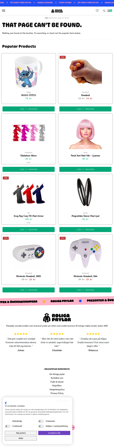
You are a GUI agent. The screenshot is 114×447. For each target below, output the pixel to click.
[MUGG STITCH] (28, 72)
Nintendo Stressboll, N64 (85, 276)
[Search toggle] (104, 11)
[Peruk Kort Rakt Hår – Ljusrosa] (85, 132)
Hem (46, 18)
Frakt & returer (57, 382)
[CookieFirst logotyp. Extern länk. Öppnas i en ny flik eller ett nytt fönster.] (6, 403)
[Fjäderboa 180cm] (28, 132)
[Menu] (6, 11)
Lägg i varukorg (29, 169)
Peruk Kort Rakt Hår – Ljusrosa (85, 156)
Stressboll (85, 95)
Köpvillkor (57, 385)
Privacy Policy (57, 393)
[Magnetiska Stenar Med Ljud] (85, 193)
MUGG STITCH (28, 95)
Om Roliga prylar (57, 374)
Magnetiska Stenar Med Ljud (85, 216)
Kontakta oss (57, 378)
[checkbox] (7, 421)
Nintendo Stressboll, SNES (28, 276)
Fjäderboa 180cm (28, 156)
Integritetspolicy (57, 389)
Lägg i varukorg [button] (29, 109)
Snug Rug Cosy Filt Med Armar (28, 216)
